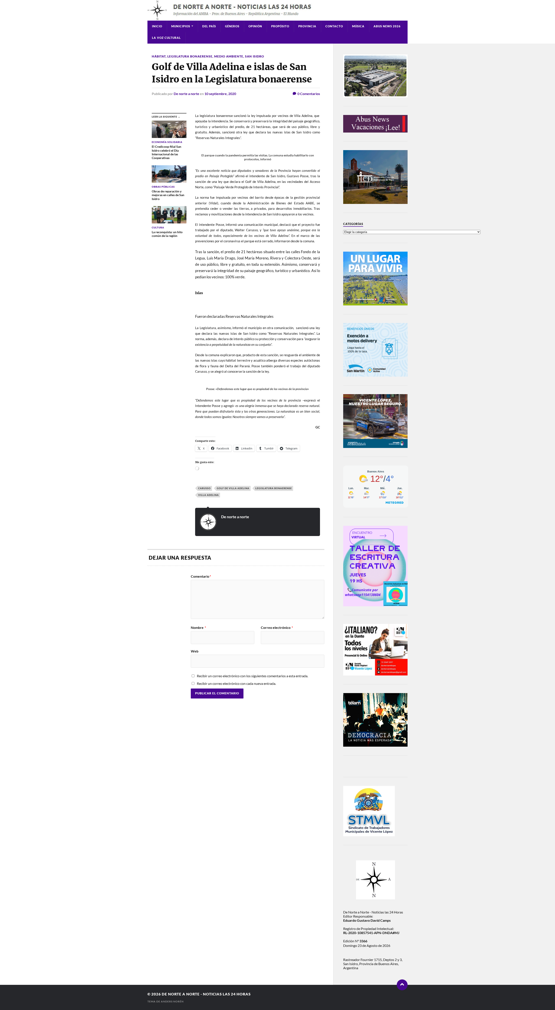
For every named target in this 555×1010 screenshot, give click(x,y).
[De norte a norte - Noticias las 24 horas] (277, 10)
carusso (204, 488)
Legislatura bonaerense (189, 56)
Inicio (157, 26)
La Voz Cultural (166, 37)
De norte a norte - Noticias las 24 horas (206, 994)
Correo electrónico (277, 627)
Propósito (280, 26)
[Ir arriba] (402, 984)
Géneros (232, 26)
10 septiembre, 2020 (220, 94)
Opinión (255, 26)
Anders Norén (172, 1001)
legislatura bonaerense (273, 488)
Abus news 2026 (387, 26)
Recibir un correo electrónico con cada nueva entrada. (236, 683)
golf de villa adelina (233, 488)
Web (194, 651)
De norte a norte (186, 94)
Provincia (307, 26)
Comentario (201, 576)
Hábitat (159, 56)
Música (358, 26)
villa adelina (208, 495)
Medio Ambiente (228, 56)
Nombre (198, 627)
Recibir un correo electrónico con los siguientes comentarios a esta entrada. (252, 676)
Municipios (180, 26)
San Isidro (254, 56)
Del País (209, 26)
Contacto (334, 26)
